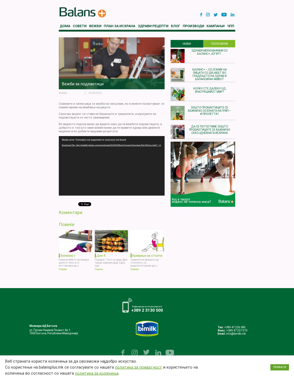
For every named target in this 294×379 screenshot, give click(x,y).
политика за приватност (138, 367)
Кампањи (216, 26)
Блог (175, 26)
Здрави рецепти (153, 26)
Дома (65, 26)
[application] (112, 166)
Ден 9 (101, 256)
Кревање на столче (147, 256)
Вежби (95, 26)
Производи (193, 26)
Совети (80, 26)
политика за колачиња (96, 373)
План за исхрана (119, 26)
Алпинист (67, 256)
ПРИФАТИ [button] (279, 367)
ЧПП (230, 26)
